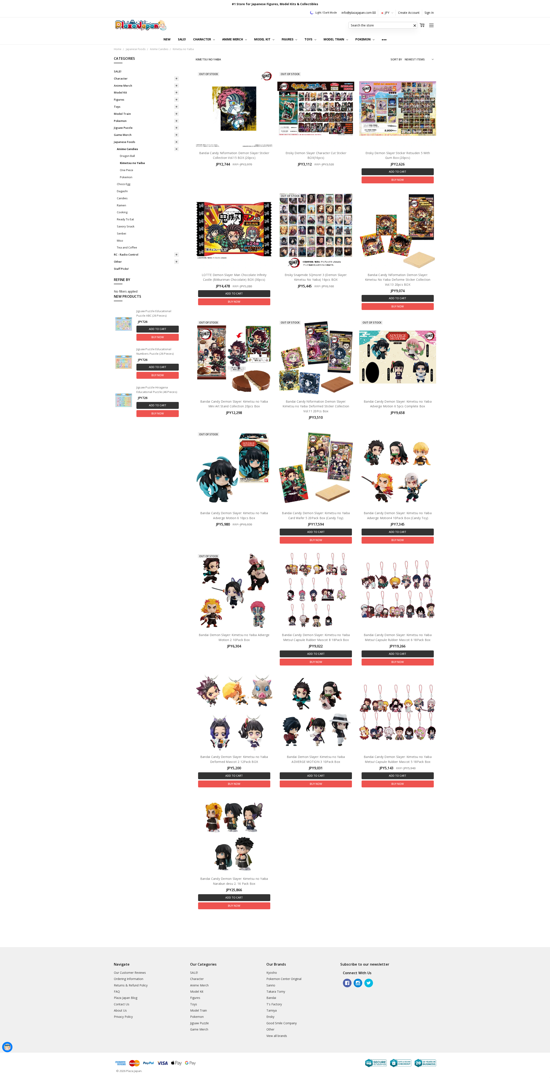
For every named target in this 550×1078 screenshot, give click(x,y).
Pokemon (363, 39)
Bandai (271, 998)
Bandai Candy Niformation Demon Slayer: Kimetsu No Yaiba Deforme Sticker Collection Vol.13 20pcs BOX (398, 280)
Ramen (121, 205)
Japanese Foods (124, 142)
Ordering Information (128, 979)
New (167, 39)
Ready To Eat (125, 219)
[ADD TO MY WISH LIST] (265, 84)
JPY (387, 13)
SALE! (182, 39)
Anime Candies (127, 149)
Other (118, 262)
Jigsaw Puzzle (123, 128)
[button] (414, 25)
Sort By (396, 59)
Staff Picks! (121, 269)
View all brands (276, 1036)
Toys (308, 39)
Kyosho (271, 973)
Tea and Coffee (127, 247)
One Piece (126, 170)
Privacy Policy (123, 1017)
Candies (122, 198)
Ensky (270, 1017)
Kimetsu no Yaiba (132, 163)
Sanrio (270, 985)
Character (202, 39)
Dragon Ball (127, 156)
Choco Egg (123, 184)
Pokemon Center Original (283, 979)
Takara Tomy (275, 991)
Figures (288, 39)
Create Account (409, 13)
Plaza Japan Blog (125, 998)
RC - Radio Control (126, 254)
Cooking (122, 212)
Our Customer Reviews (130, 973)
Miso (120, 240)
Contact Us (121, 1004)
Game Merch (122, 135)
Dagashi (122, 191)
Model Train (334, 39)
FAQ (117, 991)
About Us (120, 1010)
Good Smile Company (281, 1023)
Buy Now (157, 337)
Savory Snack (125, 226)
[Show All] (384, 39)
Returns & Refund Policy (131, 985)
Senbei (121, 233)
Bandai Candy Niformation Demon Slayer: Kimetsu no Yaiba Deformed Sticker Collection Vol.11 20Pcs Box (316, 406)
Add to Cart (157, 329)
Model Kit (262, 39)
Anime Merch (233, 39)
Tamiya (271, 1010)
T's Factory (274, 1004)
